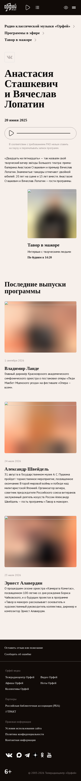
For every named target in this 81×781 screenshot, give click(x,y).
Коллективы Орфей (17, 688)
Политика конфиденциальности (24, 734)
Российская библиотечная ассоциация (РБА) (32, 705)
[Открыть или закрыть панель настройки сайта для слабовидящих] (66, 7)
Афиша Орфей (14, 683)
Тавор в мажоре (18, 40)
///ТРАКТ (10, 711)
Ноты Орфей (48, 683)
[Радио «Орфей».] (27, 7)
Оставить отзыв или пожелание (24, 647)
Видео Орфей (48, 677)
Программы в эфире (22, 33)
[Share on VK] (10, 57)
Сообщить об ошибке (18, 654)
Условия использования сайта (23, 728)
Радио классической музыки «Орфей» (37, 26)
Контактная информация (20, 740)
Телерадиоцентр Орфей (19, 677)
